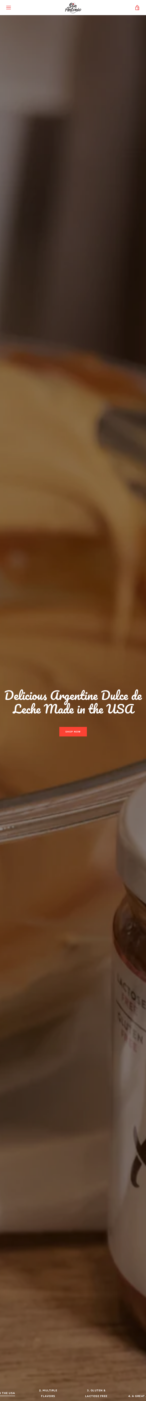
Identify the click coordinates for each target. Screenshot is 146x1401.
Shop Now (73, 731)
